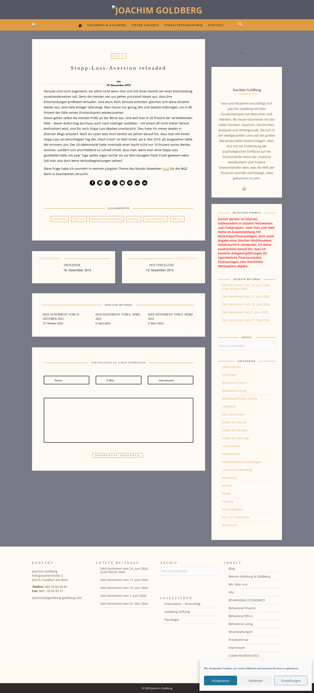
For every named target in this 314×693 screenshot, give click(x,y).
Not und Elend (161, 265)
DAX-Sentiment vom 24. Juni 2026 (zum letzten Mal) (246, 286)
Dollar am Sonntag (235, 438)
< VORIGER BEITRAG (49, 258)
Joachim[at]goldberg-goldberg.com (57, 598)
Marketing (229, 478)
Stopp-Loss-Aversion (155, 218)
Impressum (237, 648)
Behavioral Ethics (234, 383)
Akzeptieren (220, 680)
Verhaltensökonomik (183, 25)
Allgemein (229, 375)
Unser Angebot (145, 25)
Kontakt (216, 25)
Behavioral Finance (242, 608)
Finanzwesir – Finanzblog (182, 604)
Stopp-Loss (133, 218)
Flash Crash (79, 218)
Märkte (119, 56)
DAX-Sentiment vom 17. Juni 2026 (246, 296)
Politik (226, 493)
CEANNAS (229, 406)
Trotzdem (71, 265)
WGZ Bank (177, 218)
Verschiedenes (232, 509)
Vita (231, 592)
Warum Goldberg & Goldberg (249, 576)
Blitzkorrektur (60, 218)
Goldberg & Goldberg (107, 25)
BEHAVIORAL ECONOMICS (247, 600)
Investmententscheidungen (241, 462)
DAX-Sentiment (233, 414)
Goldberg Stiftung (177, 612)
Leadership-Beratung (237, 470)
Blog (232, 568)
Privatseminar (238, 640)
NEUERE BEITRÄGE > (187, 258)
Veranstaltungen (240, 632)
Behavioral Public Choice (239, 399)
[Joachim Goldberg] (157, 9)
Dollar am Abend (234, 422)
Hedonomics (231, 454)
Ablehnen (256, 680)
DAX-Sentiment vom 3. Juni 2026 (245, 312)
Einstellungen (291, 680)
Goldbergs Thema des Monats (106, 218)
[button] (241, 28)
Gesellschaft (231, 446)
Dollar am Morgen (235, 430)
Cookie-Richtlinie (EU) (244, 655)
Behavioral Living (234, 391)
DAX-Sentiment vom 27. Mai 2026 (246, 320)
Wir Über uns (238, 584)
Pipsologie (171, 620)
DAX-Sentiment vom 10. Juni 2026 (246, 304)
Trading (227, 501)
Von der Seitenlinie (235, 517)
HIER (166, 169)
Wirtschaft (229, 525)
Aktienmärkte (231, 367)
